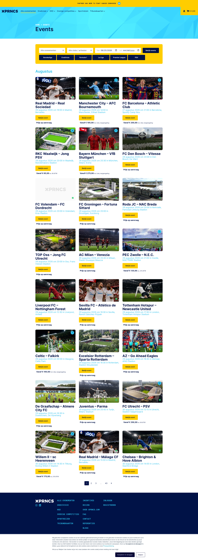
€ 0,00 (192, 11)
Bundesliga (47, 57)
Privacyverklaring (108, 546)
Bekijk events (151, 50)
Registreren (109, 505)
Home (37, 25)
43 (106, 483)
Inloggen (107, 500)
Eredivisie (42, 11)
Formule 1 (83, 57)
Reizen (86, 505)
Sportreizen (83, 11)
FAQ (84, 514)
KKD (51, 11)
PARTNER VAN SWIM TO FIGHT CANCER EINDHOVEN (96, 3)
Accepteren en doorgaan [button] (125, 555)
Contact (87, 519)
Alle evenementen (28, 11)
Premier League (119, 57)
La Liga (101, 57)
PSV (136, 57)
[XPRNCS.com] (10, 11)
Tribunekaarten (96, 11)
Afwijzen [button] (140, 555)
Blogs (85, 528)
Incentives (88, 500)
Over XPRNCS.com (91, 509)
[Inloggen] (184, 11)
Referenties (89, 523)
